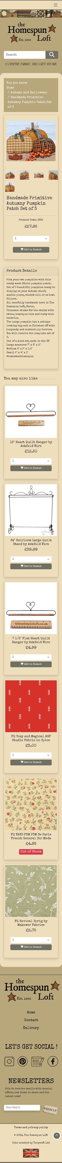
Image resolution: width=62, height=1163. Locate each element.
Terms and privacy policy (31, 1127)
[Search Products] (51, 55)
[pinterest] (23, 1061)
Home (10, 87)
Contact (31, 1020)
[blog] (38, 1061)
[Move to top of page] (57, 1136)
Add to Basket (32, 250)
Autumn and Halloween (29, 92)
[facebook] (52, 1061)
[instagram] (9, 1061)
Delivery (31, 1028)
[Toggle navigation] (55, 5)
